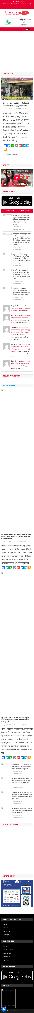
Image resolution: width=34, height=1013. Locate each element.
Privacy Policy (7, 953)
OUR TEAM (6, 935)
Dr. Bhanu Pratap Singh (18, 229)
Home (5, 924)
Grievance (6, 960)
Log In (29, 3)
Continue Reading (12, 154)
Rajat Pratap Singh (20, 108)
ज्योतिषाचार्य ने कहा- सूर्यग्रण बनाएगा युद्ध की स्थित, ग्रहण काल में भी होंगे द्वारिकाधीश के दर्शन (20, 332)
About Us (6, 928)
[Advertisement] (17, 54)
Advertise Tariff (15, 3)
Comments (25, 211)
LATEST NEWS (9, 211)
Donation (23, 3)
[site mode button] (28, 29)
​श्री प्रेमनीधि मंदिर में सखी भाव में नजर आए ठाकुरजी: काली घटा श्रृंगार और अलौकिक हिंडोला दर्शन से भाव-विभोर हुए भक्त (15, 720)
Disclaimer (6, 956)
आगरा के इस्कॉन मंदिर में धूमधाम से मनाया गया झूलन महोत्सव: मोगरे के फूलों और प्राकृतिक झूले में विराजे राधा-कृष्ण (22, 810)
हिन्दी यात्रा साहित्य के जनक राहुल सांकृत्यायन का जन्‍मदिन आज (20, 318)
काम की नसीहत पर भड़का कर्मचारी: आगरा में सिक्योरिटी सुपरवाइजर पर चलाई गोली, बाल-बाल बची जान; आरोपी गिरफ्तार (21, 291)
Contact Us (6, 3)
